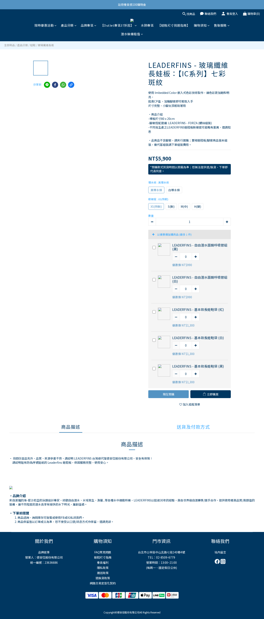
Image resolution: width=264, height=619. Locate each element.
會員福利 (102, 562)
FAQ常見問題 (102, 552)
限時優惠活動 (44, 25)
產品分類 (67, 25)
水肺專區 (147, 25)
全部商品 (9, 45)
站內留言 (220, 552)
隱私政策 (102, 568)
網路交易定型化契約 (103, 583)
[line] (47, 85)
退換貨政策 (102, 578)
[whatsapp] (63, 85)
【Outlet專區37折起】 (117, 25)
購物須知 (200, 25)
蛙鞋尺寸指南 (102, 557)
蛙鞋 (32, 45)
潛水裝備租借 (130, 34)
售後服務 (220, 25)
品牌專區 (87, 25)
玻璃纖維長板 (46, 45)
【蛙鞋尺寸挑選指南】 (174, 25)
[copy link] (71, 85)
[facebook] (55, 85)
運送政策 (102, 573)
